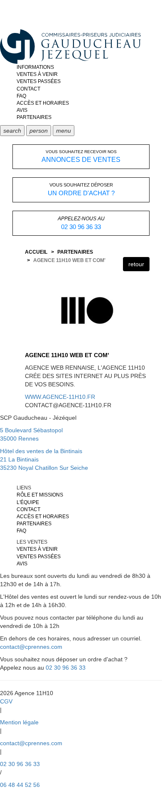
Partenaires (34, 117)
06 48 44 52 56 (20, 784)
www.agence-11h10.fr (60, 396)
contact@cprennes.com (31, 646)
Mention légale (19, 722)
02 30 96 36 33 (66, 667)
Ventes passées (39, 81)
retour (136, 264)
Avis (22, 110)
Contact (28, 89)
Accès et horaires (43, 103)
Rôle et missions (40, 495)
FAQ (21, 96)
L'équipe (28, 502)
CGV (6, 701)
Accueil (36, 252)
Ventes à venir (37, 74)
